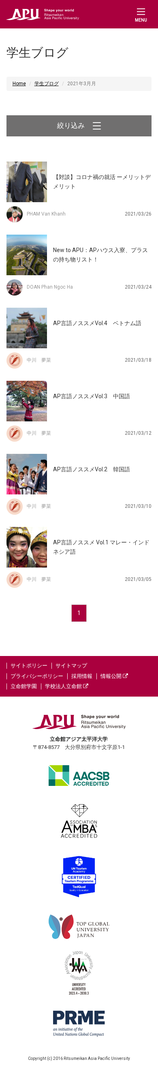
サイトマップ (71, 665)
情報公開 (111, 676)
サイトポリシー (29, 665)
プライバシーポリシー (37, 676)
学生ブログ (46, 83)
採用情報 (81, 676)
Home (19, 83)
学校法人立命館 (64, 686)
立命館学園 (24, 686)
